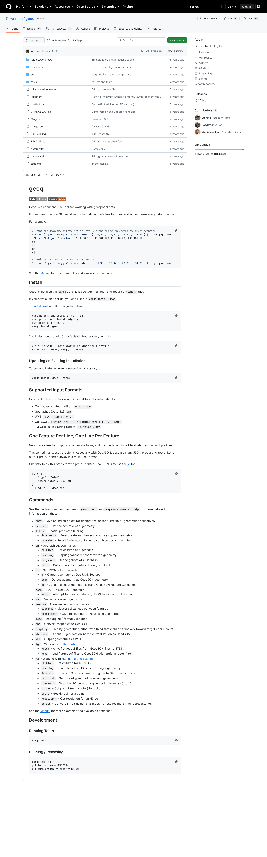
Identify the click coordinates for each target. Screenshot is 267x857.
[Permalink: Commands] (26, 499)
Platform (22, 6)
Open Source (85, 6)
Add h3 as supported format (109, 141)
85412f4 (145, 51)
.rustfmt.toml (38, 104)
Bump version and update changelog (114, 111)
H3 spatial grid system (77, 658)
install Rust (40, 306)
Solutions (41, 6)
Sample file (98, 148)
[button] (177, 230)
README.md (38, 141)
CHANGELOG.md (41, 111)
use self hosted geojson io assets (111, 67)
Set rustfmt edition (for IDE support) (113, 104)
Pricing (128, 6)
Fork (232, 18)
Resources (62, 6)
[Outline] (182, 175)
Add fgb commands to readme (110, 156)
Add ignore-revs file (103, 89)
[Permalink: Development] (26, 719)
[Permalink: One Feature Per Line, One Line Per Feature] (26, 435)
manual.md (37, 156)
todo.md (36, 163)
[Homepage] (9, 6)
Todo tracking (100, 163)
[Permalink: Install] (26, 282)
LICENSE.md (38, 133)
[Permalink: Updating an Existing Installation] (26, 361)
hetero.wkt (37, 148)
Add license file (101, 133)
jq (129, 464)
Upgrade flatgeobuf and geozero (111, 74)
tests (34, 81)
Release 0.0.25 (50, 51)
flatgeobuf (70, 644)
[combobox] (143, 40)
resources (37, 67)
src (33, 74)
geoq (30, 19)
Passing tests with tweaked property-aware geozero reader (127, 96)
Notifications (210, 18)
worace (16, 19)
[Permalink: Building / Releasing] (26, 752)
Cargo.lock (37, 119)
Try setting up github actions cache (113, 59)
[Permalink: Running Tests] (26, 731)
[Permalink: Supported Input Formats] (26, 389)
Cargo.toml (37, 126)
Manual (45, 273)
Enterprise (109, 6)
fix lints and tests (102, 81)
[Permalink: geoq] (26, 188)
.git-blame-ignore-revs (44, 89)
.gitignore (36, 96)
